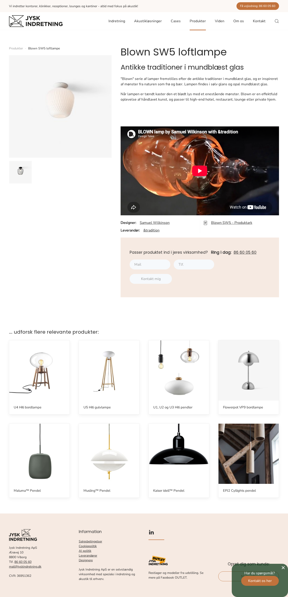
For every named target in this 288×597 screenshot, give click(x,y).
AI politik (85, 551)
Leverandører (88, 555)
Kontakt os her (260, 580)
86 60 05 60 (245, 252)
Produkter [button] (198, 21)
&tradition (151, 230)
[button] (276, 21)
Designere (86, 560)
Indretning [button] (116, 21)
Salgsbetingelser (90, 541)
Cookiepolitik (88, 546)
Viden (219, 21)
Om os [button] (238, 21)
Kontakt (259, 21)
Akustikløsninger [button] (148, 21)
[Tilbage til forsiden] (36, 21)
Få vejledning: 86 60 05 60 (257, 6)
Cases (176, 21)
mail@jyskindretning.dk (25, 566)
